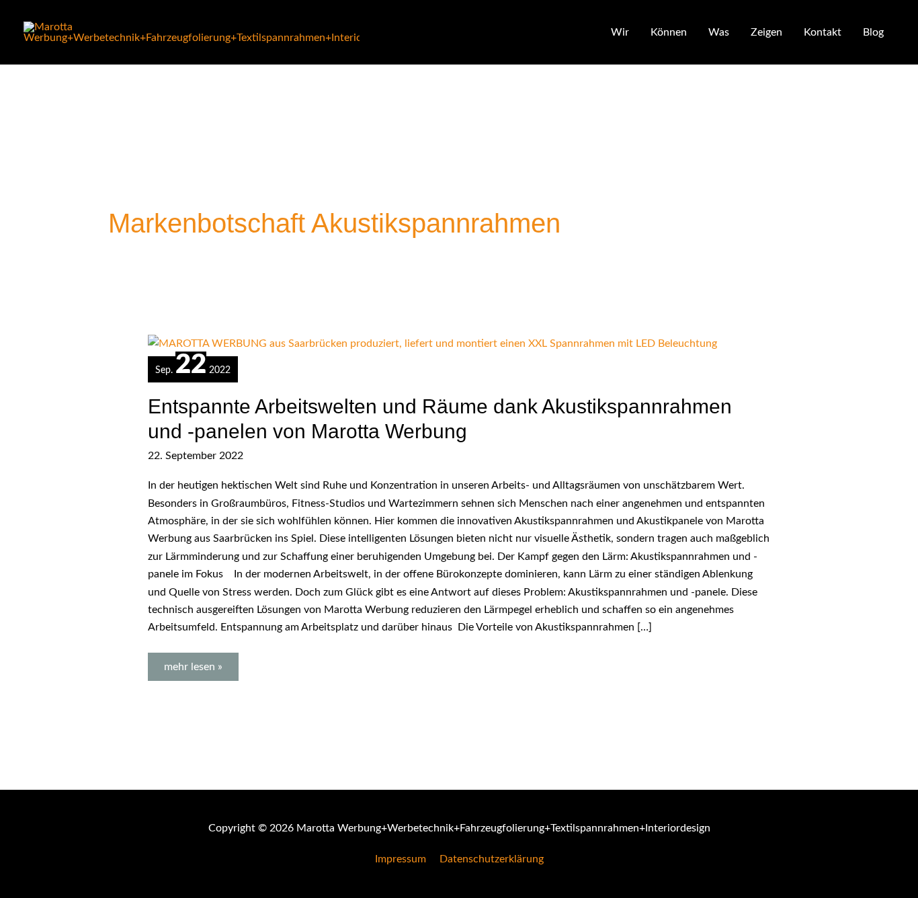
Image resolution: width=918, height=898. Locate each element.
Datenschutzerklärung (492, 859)
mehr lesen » (201, 662)
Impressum (400, 859)
